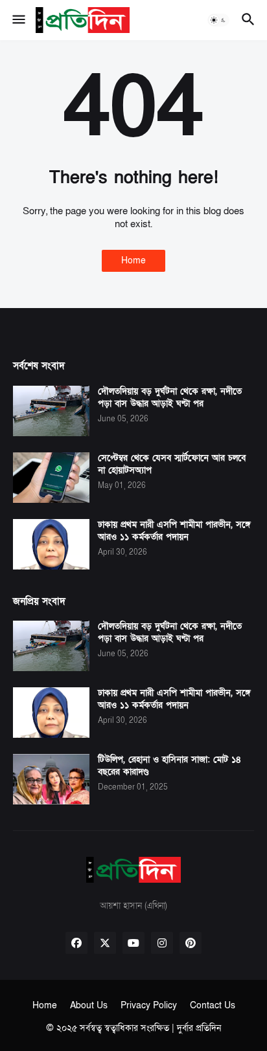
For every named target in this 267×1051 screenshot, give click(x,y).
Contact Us (212, 1005)
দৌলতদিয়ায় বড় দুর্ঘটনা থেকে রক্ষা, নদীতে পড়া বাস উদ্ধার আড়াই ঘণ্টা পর (170, 398)
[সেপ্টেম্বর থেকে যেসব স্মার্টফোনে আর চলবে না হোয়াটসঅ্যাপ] (51, 477)
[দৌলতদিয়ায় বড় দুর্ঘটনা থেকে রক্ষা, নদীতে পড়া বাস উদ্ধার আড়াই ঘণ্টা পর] (51, 411)
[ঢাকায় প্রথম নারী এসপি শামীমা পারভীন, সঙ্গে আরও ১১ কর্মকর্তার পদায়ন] (51, 544)
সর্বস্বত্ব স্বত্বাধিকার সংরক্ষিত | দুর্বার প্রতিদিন (150, 1028)
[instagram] (162, 943)
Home (133, 260)
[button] (18, 20)
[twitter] (105, 943)
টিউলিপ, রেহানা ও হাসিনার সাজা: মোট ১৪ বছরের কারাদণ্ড (169, 766)
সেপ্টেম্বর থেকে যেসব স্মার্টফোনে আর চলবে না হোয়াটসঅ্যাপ (172, 464)
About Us (89, 1005)
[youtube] (133, 943)
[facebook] (76, 943)
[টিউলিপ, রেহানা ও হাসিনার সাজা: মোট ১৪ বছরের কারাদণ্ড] (51, 779)
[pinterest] (191, 943)
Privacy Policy (149, 1005)
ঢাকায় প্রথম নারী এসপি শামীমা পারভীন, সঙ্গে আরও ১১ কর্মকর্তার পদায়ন (174, 531)
